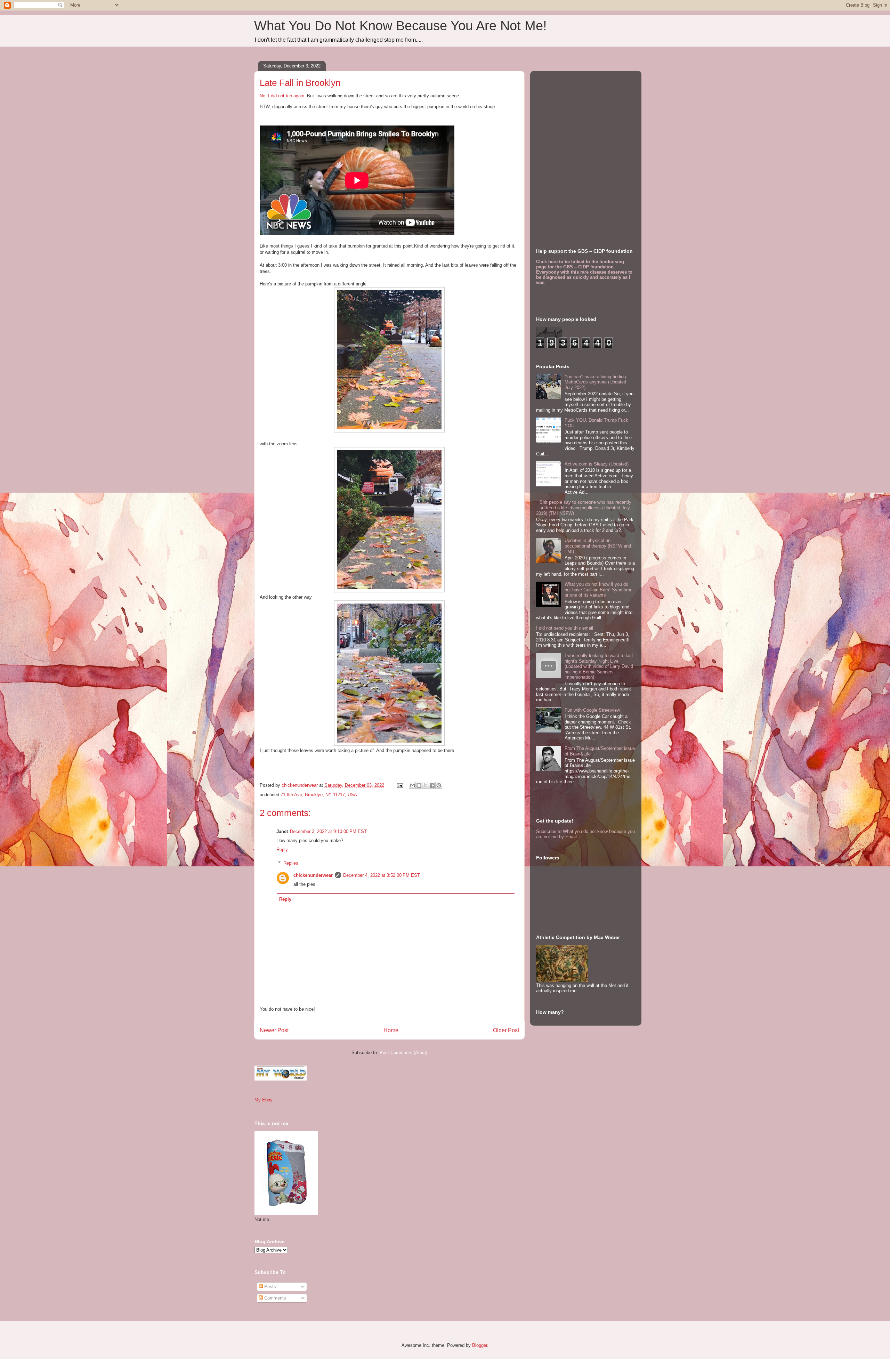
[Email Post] (400, 785)
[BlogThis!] (418, 785)
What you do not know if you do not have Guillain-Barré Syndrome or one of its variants (598, 590)
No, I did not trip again (282, 95)
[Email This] (412, 785)
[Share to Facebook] (432, 785)
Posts (269, 1286)
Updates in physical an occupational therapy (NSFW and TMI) (598, 546)
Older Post (506, 1030)
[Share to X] (425, 785)
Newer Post (274, 1030)
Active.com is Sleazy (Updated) (597, 464)
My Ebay (263, 1099)
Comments (274, 1298)
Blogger (479, 1345)
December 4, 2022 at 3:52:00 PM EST (381, 875)
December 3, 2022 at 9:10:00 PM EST (328, 831)
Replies (290, 863)
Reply (282, 849)
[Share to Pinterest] (438, 785)
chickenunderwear (313, 875)
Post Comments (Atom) (403, 1052)
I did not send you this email (564, 628)
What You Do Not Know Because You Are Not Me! (400, 25)
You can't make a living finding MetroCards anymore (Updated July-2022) (595, 382)
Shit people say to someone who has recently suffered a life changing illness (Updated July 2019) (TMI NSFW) (583, 508)
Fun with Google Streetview (592, 710)
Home (390, 1030)
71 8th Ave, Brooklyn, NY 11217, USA (319, 794)
